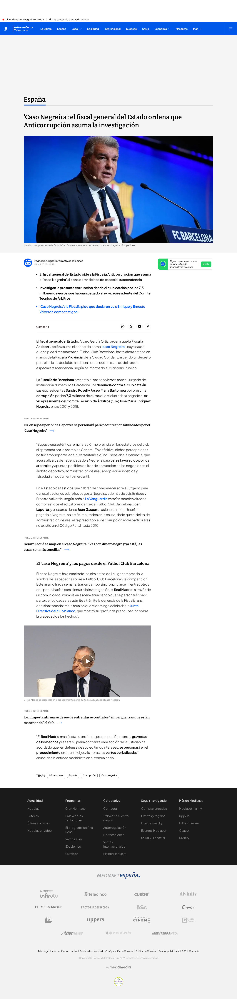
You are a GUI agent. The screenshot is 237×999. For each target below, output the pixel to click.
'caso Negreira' (113, 346)
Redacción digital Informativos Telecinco (58, 260)
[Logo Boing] (142, 907)
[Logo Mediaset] (118, 878)
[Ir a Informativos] (23, 28)
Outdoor (71, 854)
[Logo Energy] (188, 907)
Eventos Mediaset (153, 830)
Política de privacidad (91, 951)
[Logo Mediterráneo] (165, 933)
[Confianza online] (118, 985)
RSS (184, 951)
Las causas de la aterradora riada (70, 19)
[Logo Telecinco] (95, 894)
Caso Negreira (109, 775)
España (35, 99)
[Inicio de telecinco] (5, 29)
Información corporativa (64, 951)
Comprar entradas (154, 808)
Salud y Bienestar (153, 838)
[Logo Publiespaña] (118, 933)
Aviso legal (43, 951)
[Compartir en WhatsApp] (123, 326)
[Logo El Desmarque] (48, 907)
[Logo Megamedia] (120, 967)
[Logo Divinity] (188, 894)
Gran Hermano (75, 808)
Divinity (184, 838)
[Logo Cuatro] (141, 894)
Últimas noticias (38, 823)
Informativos (56, 775)
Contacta (110, 808)
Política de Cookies (146, 951)
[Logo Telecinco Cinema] (141, 920)
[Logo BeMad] (49, 920)
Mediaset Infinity (190, 808)
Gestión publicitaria (168, 951)
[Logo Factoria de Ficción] (95, 907)
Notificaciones (113, 835)
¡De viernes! (73, 846)
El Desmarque (189, 823)
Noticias (33, 808)
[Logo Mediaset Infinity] (49, 894)
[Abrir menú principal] (231, 29)
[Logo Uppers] (95, 920)
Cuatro (184, 830)
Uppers (184, 816)
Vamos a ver (73, 839)
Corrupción (89, 775)
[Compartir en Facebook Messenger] (139, 326)
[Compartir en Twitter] (131, 326)
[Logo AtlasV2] (72, 933)
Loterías (33, 816)
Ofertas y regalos (153, 816)
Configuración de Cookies (119, 951)
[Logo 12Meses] (188, 920)
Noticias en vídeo (39, 830)
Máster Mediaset (114, 854)
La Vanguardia (96, 499)
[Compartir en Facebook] (148, 326)
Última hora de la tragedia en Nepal (25, 19)
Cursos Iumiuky (152, 823)
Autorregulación (114, 827)
